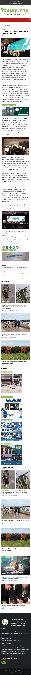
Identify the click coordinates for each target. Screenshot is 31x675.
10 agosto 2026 (14, 580)
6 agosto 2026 (13, 608)
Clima (3, 301)
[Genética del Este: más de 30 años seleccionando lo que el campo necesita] (15, 350)
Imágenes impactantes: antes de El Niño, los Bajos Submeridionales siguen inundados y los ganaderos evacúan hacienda (15, 306)
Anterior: (15, 267)
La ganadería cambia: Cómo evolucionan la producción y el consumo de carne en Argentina (15, 577)
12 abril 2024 (14, 35)
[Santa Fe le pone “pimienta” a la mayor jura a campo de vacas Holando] (15, 322)
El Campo (4, 29)
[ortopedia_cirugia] (15, 111)
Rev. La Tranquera (6, 35)
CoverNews (15, 672)
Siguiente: (14, 273)
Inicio (10, 3)
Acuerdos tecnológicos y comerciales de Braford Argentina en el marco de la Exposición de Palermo (14, 606)
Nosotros (15, 3)
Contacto (20, 3)
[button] (2, 19)
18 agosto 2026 (14, 310)
